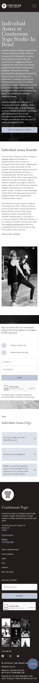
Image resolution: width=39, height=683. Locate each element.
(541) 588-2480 (8, 542)
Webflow (21, 673)
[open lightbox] (19, 276)
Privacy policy (8, 667)
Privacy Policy (30, 397)
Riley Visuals (8, 678)
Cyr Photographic (20, 676)
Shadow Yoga (7, 159)
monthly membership (14, 224)
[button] (34, 6)
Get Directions (7, 535)
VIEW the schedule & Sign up (19, 130)
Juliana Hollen (17, 670)
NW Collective (30, 678)
